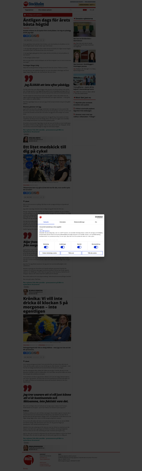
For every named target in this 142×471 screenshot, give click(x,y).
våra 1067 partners (44, 231)
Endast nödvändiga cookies (50, 253)
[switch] (63, 247)
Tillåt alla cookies (92, 253)
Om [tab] (96, 222)
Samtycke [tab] (46, 222)
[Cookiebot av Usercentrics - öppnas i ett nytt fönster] (96, 217)
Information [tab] (63, 222)
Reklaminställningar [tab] (79, 222)
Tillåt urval (71, 253)
